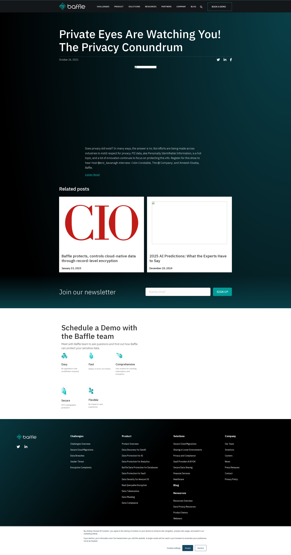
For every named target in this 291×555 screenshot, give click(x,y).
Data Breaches (77, 455)
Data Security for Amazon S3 (135, 479)
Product (119, 6)
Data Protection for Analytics (136, 461)
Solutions (134, 6)
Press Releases (232, 467)
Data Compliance (130, 503)
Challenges (103, 6)
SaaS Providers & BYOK (184, 461)
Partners (166, 6)
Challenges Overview (80, 444)
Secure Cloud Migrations (81, 449)
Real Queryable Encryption (134, 485)
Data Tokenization (130, 491)
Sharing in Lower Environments (187, 449)
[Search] (201, 7)
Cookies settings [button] (174, 548)
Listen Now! (92, 175)
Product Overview (130, 444)
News (227, 461)
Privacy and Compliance (184, 455)
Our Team (229, 444)
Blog (193, 6)
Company (181, 6)
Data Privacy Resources (184, 506)
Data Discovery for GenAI (134, 449)
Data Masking (128, 497)
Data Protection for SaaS (134, 473)
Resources (150, 6)
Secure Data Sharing (183, 467)
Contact (229, 473)
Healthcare (178, 479)
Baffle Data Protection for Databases (140, 467)
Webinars (177, 518)
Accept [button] (188, 548)
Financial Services (181, 473)
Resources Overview (183, 500)
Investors (229, 449)
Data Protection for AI (132, 455)
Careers (228, 455)
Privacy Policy (231, 479)
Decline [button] (200, 548)
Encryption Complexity (81, 467)
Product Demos (180, 512)
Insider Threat (77, 461)
